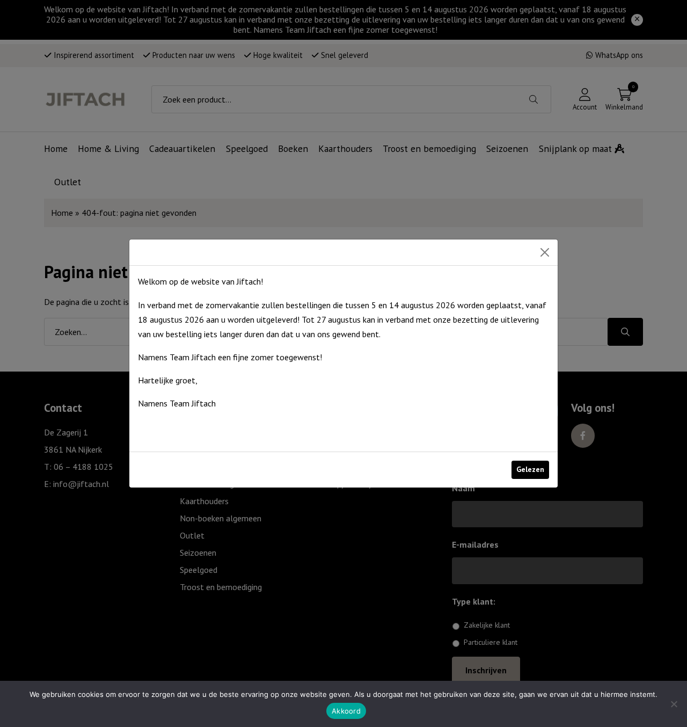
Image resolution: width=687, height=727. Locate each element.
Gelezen (530, 469)
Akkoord (346, 711)
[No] (673, 704)
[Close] (544, 252)
